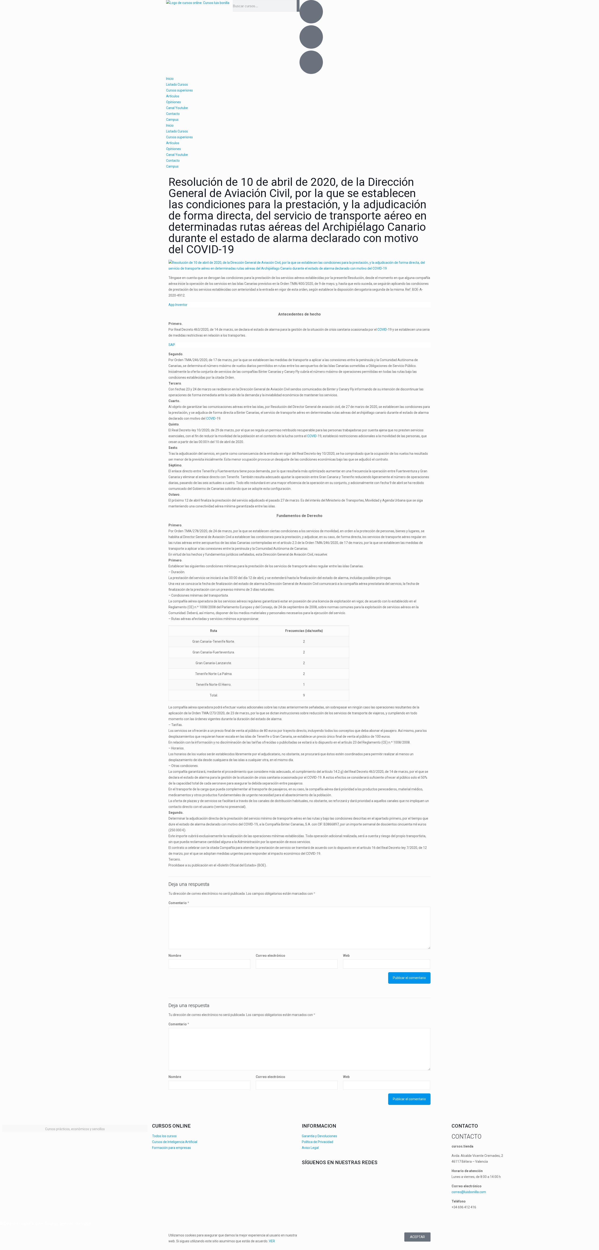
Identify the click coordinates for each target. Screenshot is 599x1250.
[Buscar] (298, 6)
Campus (172, 119)
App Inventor (177, 305)
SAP (171, 345)
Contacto (173, 114)
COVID (382, 329)
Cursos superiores (179, 90)
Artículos (172, 96)
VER (272, 1241)
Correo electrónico (270, 955)
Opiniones (173, 102)
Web (346, 955)
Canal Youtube (177, 108)
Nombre (174, 955)
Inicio (170, 79)
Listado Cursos (177, 84)
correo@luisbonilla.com (469, 1192)
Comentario (178, 903)
